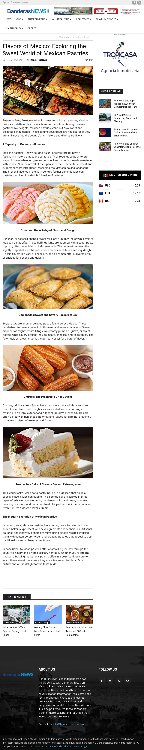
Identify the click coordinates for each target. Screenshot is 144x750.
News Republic (74, 622)
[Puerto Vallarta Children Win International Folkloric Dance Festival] (105, 146)
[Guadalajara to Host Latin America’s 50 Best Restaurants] (79, 614)
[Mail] (110, 681)
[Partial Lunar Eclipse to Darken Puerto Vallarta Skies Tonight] (105, 132)
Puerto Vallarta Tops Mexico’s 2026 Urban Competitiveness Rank (125, 103)
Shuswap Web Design (75, 746)
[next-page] (107, 159)
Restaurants (65, 37)
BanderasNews (38, 59)
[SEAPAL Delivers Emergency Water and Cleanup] (105, 118)
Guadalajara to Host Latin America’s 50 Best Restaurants (79, 631)
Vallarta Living (83, 37)
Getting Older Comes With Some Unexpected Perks (47, 631)
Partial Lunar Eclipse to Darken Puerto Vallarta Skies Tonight (125, 132)
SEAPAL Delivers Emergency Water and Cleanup (125, 118)
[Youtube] (127, 681)
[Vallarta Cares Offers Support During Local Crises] (16, 614)
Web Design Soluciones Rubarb (45, 746)
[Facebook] (134, 3)
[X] (139, 3)
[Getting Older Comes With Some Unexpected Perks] (48, 614)
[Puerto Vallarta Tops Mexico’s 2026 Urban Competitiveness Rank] (105, 103)
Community (9, 622)
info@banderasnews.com (68, 724)
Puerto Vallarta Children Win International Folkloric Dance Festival (127, 147)
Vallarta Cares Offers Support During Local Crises (14, 631)
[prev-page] (101, 159)
